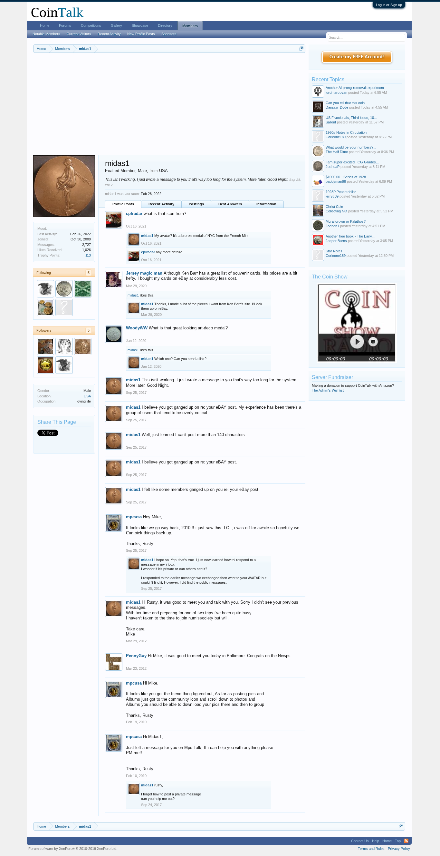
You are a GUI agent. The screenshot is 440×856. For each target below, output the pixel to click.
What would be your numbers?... (351, 147)
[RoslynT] (64, 288)
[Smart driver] (45, 365)
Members (190, 26)
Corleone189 (336, 137)
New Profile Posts (141, 34)
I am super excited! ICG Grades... (352, 162)
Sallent (331, 122)
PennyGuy (136, 655)
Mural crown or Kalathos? (346, 221)
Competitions (91, 25)
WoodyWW (137, 328)
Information (266, 204)
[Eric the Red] (82, 346)
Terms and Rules (371, 849)
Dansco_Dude (337, 107)
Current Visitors (79, 34)
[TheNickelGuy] (64, 307)
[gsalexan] (45, 288)
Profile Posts (123, 204)
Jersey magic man (144, 273)
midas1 (147, 236)
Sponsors (169, 34)
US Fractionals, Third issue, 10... (351, 118)
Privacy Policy (399, 849)
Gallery (116, 25)
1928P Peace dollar (341, 192)
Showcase (140, 25)
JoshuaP (333, 167)
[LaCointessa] (64, 346)
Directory (165, 25)
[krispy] (45, 307)
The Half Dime (337, 152)
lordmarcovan (336, 92)
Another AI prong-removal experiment (355, 88)
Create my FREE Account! (357, 57)
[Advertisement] (169, 107)
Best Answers (230, 204)
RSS (406, 841)
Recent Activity (161, 204)
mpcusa (134, 516)
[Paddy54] (82, 288)
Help (375, 841)
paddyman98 (336, 181)
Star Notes (334, 251)
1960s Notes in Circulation (346, 132)
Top (398, 841)
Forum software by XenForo (72, 849)
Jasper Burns (336, 241)
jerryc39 (332, 196)
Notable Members (46, 34)
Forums (65, 25)
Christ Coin (334, 207)
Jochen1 (332, 226)
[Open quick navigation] (301, 48)
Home (44, 25)
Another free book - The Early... (350, 236)
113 (88, 255)
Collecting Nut (336, 211)
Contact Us (360, 841)
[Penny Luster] (45, 346)
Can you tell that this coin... (347, 103)
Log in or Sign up (389, 5)
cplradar (134, 213)
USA (87, 396)
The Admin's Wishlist (328, 390)
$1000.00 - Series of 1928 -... (348, 177)
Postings (196, 204)
